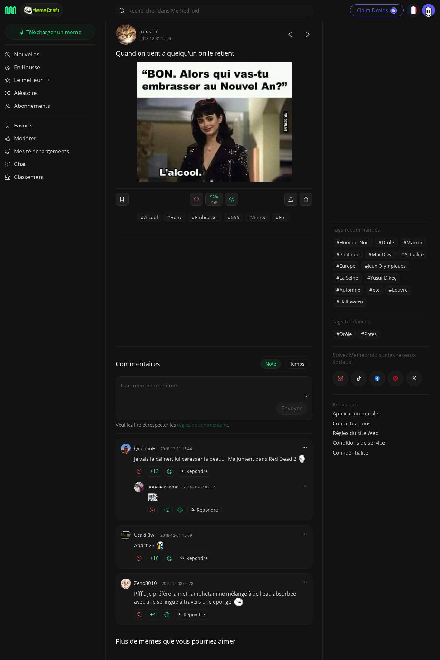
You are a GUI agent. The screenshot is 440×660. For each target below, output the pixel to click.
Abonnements (32, 105)
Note (270, 363)
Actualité (414, 254)
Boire (176, 217)
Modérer (25, 138)
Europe (347, 266)
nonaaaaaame (163, 486)
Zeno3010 (145, 583)
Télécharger (53, 32)
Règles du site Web (355, 433)
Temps (297, 363)
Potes (370, 334)
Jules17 (148, 31)
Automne (350, 289)
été (376, 289)
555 (235, 217)
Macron (415, 242)
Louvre (399, 289)
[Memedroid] (10, 10)
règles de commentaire (202, 425)
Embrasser (206, 217)
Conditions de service (359, 442)
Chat (20, 164)
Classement (29, 177)
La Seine (349, 277)
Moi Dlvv (382, 254)
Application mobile (355, 413)
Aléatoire (25, 93)
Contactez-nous (352, 423)
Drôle (388, 242)
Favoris (23, 125)
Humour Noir (354, 242)
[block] (306, 199)
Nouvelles (26, 54)
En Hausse (27, 67)
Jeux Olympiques (387, 266)
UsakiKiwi (145, 535)
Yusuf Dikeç (383, 277)
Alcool (151, 217)
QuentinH (145, 448)
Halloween (351, 301)
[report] (290, 199)
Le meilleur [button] (29, 80)
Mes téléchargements (41, 151)
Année (259, 217)
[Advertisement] (381, 120)
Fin (282, 217)
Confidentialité (350, 452)
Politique (349, 254)
